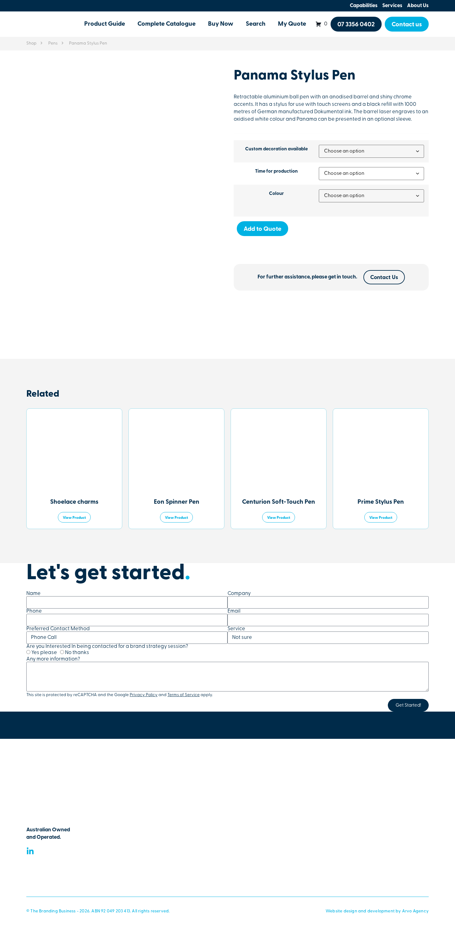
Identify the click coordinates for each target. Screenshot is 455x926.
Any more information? (53, 659)
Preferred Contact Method (58, 628)
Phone (34, 611)
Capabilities (364, 5)
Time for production (276, 171)
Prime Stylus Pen (381, 502)
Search (256, 24)
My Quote (292, 24)
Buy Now (220, 24)
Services (392, 5)
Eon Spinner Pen (176, 502)
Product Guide (104, 24)
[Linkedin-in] (30, 851)
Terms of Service (183, 695)
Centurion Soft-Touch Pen (278, 502)
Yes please (44, 652)
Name (33, 593)
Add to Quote (262, 229)
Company (239, 593)
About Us (418, 5)
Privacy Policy (144, 695)
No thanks (77, 652)
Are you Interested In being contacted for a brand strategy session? (107, 646)
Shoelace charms (74, 502)
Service (236, 628)
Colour (276, 194)
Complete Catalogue (166, 24)
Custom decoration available (276, 149)
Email (234, 611)
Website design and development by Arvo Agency (377, 911)
